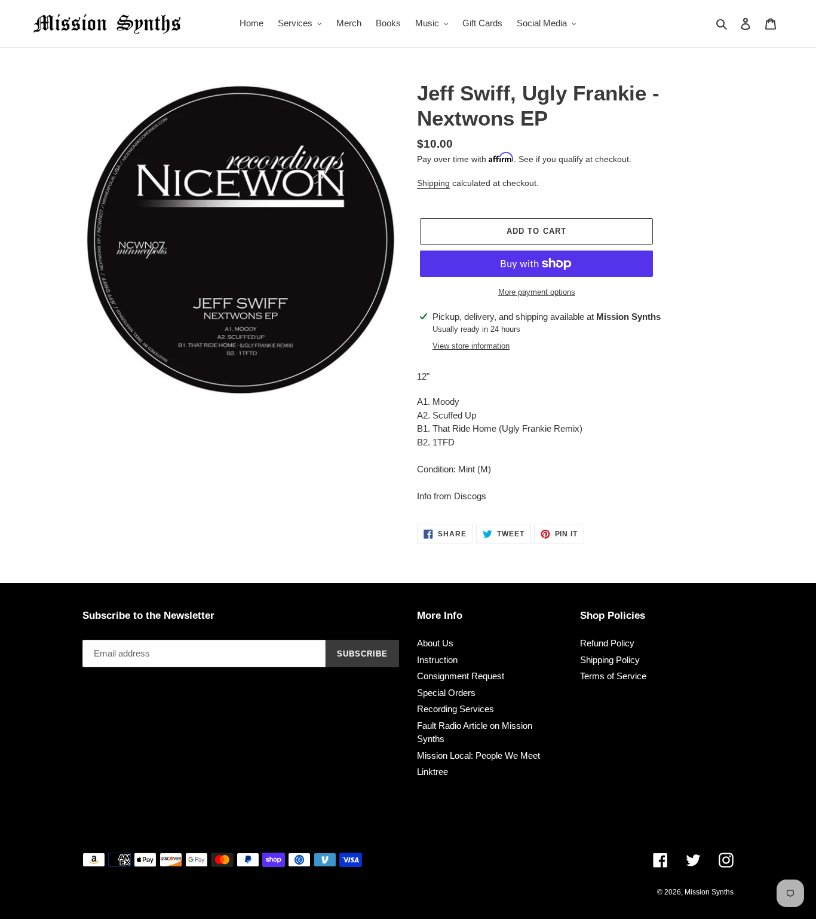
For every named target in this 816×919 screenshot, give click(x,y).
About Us (435, 643)
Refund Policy (607, 643)
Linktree (432, 772)
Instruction (437, 660)
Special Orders (446, 693)
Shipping (433, 183)
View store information (471, 345)
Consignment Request (460, 676)
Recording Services (455, 709)
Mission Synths (709, 892)
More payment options (536, 292)
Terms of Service (613, 676)
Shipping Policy (610, 660)
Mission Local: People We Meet (478, 755)
